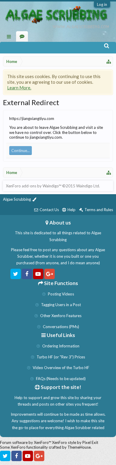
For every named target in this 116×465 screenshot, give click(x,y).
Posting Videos (60, 294)
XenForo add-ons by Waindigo (32, 186)
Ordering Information (60, 346)
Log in (102, 4)
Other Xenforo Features (60, 315)
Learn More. (19, 87)
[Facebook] (27, 274)
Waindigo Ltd (87, 186)
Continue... (20, 150)
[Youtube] (38, 274)
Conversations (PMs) (60, 326)
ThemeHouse (79, 447)
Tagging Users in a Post (60, 304)
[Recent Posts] (22, 36)
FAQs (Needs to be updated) (60, 378)
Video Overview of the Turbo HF (60, 367)
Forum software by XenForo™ (26, 442)
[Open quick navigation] (108, 61)
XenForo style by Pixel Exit (75, 442)
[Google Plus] (49, 274)
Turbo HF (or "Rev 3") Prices (60, 357)
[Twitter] (15, 274)
